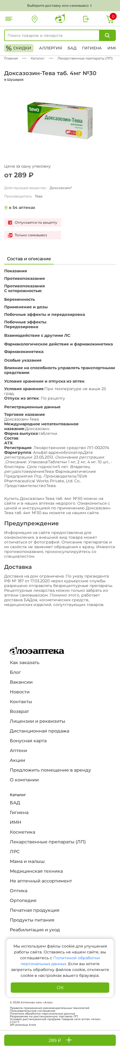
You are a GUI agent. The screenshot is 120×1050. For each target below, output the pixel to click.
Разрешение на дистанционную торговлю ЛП (44, 1016)
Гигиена (92, 48)
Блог (15, 672)
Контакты (21, 701)
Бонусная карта (28, 740)
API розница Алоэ (23, 1024)
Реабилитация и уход (35, 929)
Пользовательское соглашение (32, 1011)
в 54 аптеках (22, 207)
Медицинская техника (36, 871)
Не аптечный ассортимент (41, 881)
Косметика (22, 832)
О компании (24, 779)
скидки (18, 48)
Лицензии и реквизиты (37, 721)
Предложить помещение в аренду (50, 770)
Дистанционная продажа (39, 731)
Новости (20, 692)
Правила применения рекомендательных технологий (49, 1008)
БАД (72, 48)
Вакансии (21, 682)
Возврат (19, 711)
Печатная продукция (34, 910)
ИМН (112, 48)
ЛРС (15, 851)
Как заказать (24, 662)
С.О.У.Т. (15, 1022)
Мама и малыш (27, 861)
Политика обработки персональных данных (42, 1013)
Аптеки (18, 750)
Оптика (18, 890)
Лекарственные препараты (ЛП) (48, 841)
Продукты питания (32, 920)
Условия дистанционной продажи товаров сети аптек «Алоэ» (55, 1019)
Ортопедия (23, 900)
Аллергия (50, 48)
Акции (17, 760)
